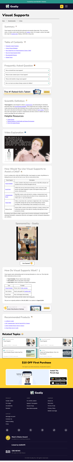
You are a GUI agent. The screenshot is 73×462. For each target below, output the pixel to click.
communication (28, 104)
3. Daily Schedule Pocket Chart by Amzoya (14, 325)
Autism (34, 401)
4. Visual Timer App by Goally (11, 328)
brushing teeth (14, 33)
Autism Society (10, 119)
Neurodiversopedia (12, 20)
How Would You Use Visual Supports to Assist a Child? (18, 50)
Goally (14, 6)
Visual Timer (8, 202)
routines (28, 32)
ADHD (30, 401)
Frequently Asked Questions (12, 46)
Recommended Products (11, 55)
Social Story (8, 189)
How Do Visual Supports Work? (13, 52)
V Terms (20, 20)
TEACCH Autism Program (13, 123)
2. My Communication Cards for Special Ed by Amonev (17, 323)
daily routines (41, 110)
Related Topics (9, 57)
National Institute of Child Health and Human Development (20, 121)
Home (3, 20)
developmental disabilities (20, 106)
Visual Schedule (9, 183)
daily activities (24, 288)
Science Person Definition (12, 48)
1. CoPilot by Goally (9, 321)
